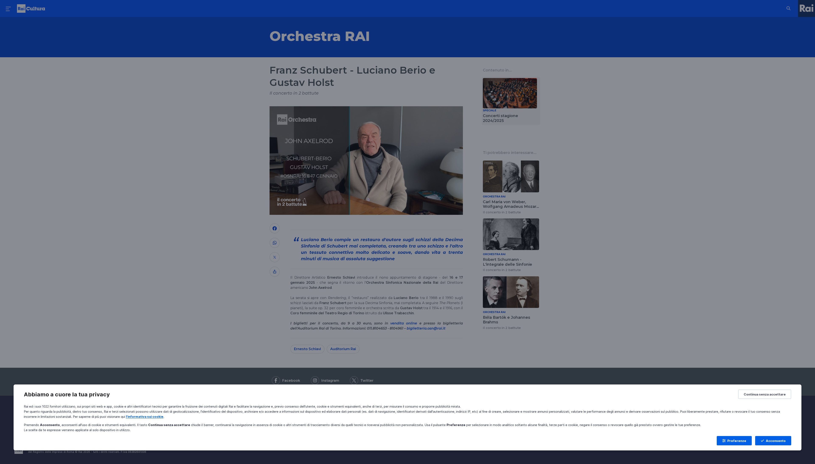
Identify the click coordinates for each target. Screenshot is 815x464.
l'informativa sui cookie (144, 417)
